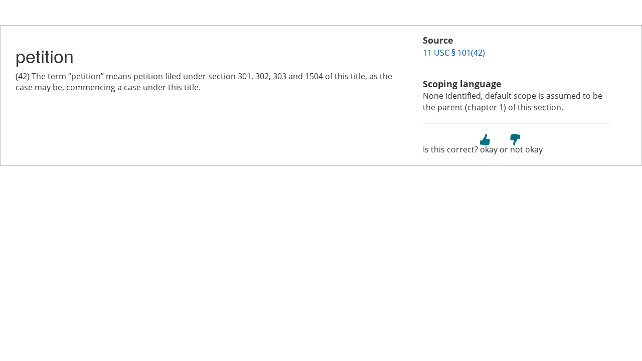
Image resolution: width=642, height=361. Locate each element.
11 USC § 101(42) (454, 52)
